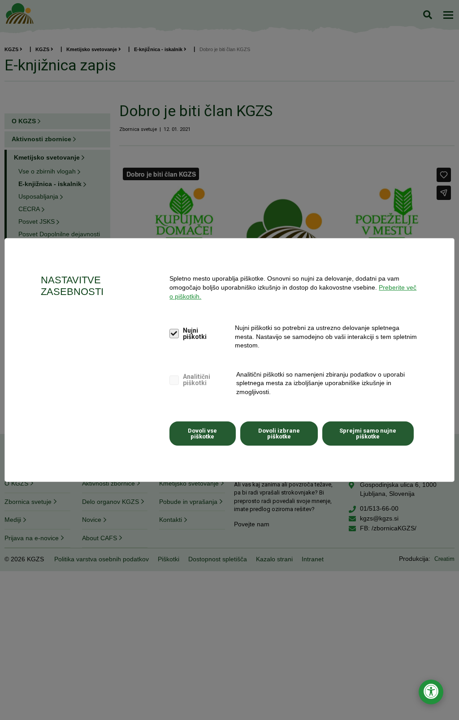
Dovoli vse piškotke (202, 433)
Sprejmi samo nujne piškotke (367, 433)
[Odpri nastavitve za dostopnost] (431, 692)
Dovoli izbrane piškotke (279, 433)
